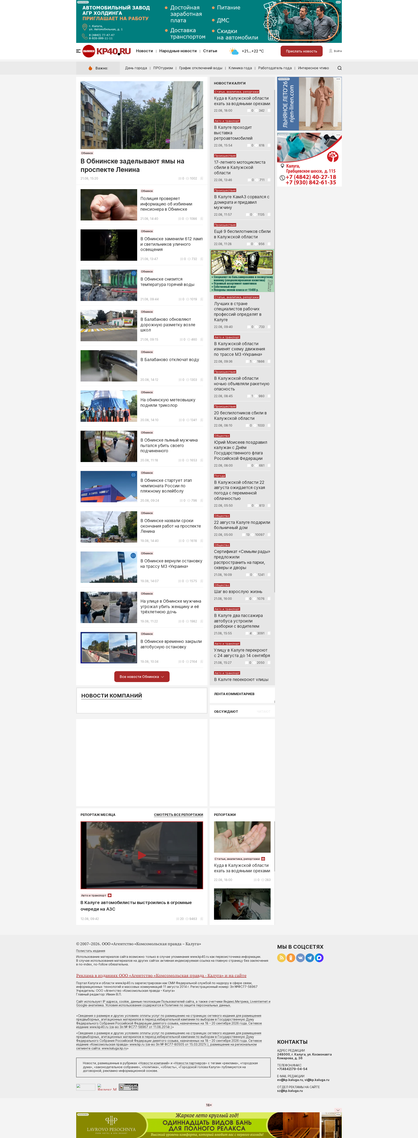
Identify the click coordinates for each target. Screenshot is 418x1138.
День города (136, 68)
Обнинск (87, 153)
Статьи (210, 51)
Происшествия (225, 155)
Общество (222, 435)
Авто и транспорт (227, 121)
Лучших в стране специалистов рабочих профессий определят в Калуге (237, 311)
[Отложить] (201, 178)
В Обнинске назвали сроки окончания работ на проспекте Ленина (170, 526)
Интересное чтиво (313, 68)
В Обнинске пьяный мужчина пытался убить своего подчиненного (169, 446)
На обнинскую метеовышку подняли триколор (168, 402)
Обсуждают (226, 711)
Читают (264, 711)
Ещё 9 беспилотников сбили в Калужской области (242, 234)
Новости (144, 51)
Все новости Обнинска (139, 676)
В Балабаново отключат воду (169, 359)
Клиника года (240, 68)
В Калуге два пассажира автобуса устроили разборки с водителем (238, 621)
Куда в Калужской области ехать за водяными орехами (242, 101)
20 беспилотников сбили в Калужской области (240, 415)
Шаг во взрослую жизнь (238, 591)
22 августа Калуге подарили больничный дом (242, 525)
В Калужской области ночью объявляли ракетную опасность (242, 384)
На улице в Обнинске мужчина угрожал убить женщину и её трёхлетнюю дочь (170, 607)
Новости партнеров (190, 1063)
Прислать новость (301, 51)
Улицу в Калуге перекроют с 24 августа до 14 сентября (242, 653)
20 (182, 919)
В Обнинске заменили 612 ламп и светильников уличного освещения (171, 244)
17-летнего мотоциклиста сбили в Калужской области (239, 168)
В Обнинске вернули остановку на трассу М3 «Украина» (171, 563)
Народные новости (178, 51)
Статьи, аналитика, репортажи (237, 91)
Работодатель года (275, 68)
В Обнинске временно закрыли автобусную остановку (171, 644)
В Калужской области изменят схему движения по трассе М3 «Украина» (239, 349)
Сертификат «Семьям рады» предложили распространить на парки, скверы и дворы (242, 559)
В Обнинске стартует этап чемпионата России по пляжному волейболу (166, 486)
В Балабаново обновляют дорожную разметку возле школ (167, 325)
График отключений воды (200, 68)
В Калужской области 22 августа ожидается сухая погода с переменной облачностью (239, 490)
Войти (338, 51)
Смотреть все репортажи (178, 815)
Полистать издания (90, 951)
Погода (220, 475)
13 (247, 534)
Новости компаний (111, 696)
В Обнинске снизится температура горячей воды (167, 282)
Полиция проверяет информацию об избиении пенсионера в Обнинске (166, 204)
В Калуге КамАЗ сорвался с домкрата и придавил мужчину (242, 202)
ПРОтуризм (163, 68)
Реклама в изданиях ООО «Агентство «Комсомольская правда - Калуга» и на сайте (161, 975)
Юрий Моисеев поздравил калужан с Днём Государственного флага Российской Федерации (240, 450)
